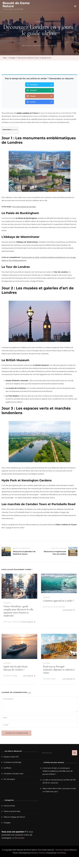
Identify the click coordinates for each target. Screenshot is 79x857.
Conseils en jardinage (12, 762)
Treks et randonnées (12, 811)
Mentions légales (62, 850)
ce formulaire (18, 838)
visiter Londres (23, 113)
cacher (14, 129)
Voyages (39, 21)
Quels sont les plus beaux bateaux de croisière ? (16, 668)
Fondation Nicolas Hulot (13, 774)
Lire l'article (28, 622)
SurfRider (7, 768)
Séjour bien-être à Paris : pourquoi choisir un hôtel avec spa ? (59, 790)
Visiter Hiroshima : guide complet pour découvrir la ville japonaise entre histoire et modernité (18, 611)
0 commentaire (51, 45)
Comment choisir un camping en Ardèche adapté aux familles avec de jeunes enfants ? (58, 771)
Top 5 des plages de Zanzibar (24, 207)
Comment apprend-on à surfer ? (58, 600)
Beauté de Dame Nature (16, 4)
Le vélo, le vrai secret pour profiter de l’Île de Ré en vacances (59, 781)
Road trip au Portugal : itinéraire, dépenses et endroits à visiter (58, 669)
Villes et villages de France (14, 817)
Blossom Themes (38, 853)
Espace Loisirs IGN (11, 757)
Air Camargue (9, 779)
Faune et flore (9, 806)
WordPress (61, 853)
